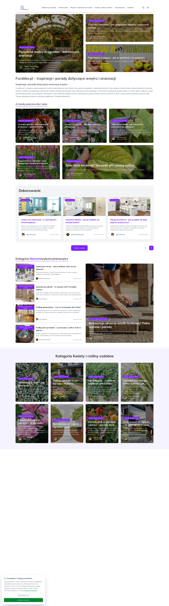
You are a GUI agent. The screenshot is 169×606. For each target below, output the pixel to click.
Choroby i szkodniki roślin (96, 20)
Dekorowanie (63, 7)
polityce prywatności (30, 590)
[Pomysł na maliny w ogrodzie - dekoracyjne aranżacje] (49, 43)
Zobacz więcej (79, 248)
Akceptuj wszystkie (23, 600)
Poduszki (130, 7)
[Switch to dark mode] (148, 7)
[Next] (151, 248)
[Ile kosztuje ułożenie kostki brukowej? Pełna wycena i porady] (119, 303)
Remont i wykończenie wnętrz (81, 7)
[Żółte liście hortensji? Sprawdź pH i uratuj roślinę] (107, 162)
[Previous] (145, 248)
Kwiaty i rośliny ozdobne (103, 7)
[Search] (143, 7)
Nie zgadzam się (23, 595)
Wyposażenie (120, 7)
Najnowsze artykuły (49, 7)
